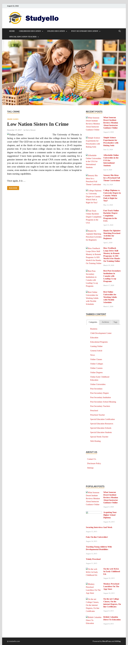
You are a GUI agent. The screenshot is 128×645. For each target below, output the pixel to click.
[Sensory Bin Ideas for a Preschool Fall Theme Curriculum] (94, 176)
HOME (12, 31)
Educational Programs (99, 342)
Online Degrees (96, 372)
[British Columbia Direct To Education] (94, 617)
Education (94, 337)
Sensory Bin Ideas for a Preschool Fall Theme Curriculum (111, 178)
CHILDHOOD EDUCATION (30, 31)
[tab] (93, 322)
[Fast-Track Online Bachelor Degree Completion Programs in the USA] (94, 211)
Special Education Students (101, 432)
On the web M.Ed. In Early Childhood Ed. (111, 571)
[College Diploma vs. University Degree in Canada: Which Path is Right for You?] (94, 191)
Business (93, 329)
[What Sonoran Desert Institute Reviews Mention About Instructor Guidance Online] (94, 118)
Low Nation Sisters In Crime (38, 124)
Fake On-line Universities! (97, 537)
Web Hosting (95, 441)
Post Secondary (96, 389)
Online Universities (98, 384)
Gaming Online (96, 346)
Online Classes (12, 119)
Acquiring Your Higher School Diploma (110, 515)
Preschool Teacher (97, 415)
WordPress (106, 641)
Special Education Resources (101, 424)
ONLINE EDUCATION (56, 31)
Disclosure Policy (94, 463)
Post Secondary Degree (99, 393)
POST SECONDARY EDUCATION (84, 31)
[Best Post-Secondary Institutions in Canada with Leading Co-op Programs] (94, 271)
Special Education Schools (100, 428)
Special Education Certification (102, 419)
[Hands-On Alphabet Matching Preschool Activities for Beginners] (94, 231)
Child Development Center (101, 333)
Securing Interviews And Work (99, 527)
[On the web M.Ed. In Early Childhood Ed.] (94, 569)
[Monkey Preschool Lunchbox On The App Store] (94, 584)
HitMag (117, 641)
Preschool (94, 410)
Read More (12, 187)
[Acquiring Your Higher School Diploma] (94, 513)
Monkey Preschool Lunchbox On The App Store (111, 586)
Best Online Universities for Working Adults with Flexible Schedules (110, 297)
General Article (96, 351)
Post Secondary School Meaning (103, 402)
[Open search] (120, 31)
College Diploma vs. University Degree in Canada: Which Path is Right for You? (112, 195)
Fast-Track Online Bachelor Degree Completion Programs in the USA (111, 215)
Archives (105, 322)
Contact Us (91, 459)
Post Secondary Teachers (100, 406)
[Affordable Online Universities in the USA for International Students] (94, 155)
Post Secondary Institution (100, 397)
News (92, 355)
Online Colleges (96, 364)
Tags (115, 322)
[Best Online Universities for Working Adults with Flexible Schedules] (94, 292)
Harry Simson (31, 130)
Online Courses (96, 368)
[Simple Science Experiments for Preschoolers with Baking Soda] (94, 138)
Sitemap (90, 468)
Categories (93, 322)
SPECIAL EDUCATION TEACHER (22, 37)
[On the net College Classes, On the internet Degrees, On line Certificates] (94, 599)
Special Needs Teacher (99, 437)
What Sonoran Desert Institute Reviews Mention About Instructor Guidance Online (110, 122)
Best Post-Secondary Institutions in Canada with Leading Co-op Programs (112, 276)
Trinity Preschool (93, 559)
